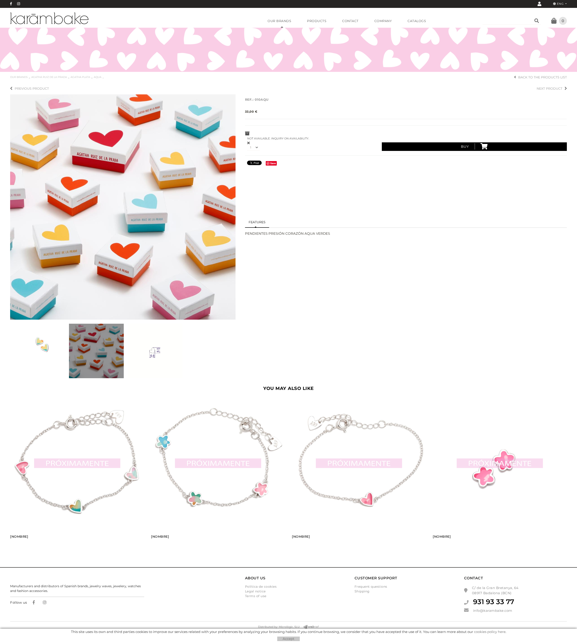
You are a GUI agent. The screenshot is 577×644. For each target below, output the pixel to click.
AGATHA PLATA (80, 77)
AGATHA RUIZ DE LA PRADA (49, 77)
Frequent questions (371, 587)
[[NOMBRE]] (123, 206)
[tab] (257, 222)
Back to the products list (542, 77)
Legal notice (255, 591)
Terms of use (255, 596)
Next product (549, 88)
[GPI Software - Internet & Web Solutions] (309, 627)
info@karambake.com (492, 610)
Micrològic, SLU (289, 626)
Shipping (362, 591)
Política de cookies (261, 587)
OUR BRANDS (19, 77)
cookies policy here (490, 632)
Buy (465, 146)
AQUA (97, 77)
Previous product (32, 88)
